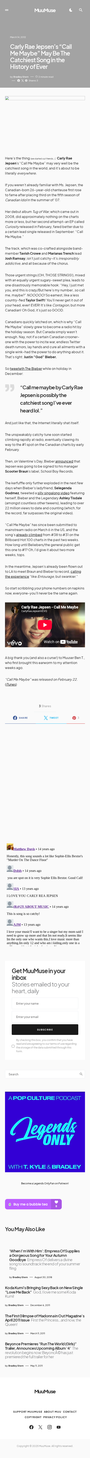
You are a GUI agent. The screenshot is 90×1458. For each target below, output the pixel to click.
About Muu (52, 1411)
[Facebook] (31, 1427)
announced (64, 461)
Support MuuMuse (27, 1411)
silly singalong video (53, 493)
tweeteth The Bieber (26, 368)
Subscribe (45, 1029)
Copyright (33, 1417)
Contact (70, 1411)
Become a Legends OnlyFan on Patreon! (45, 1183)
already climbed (29, 534)
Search (81, 1074)
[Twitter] (40, 1427)
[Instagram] (50, 1427)
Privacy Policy (55, 1417)
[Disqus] (45, 781)
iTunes (11, 684)
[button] (7, 10)
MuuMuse (45, 10)
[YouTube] (59, 1427)
